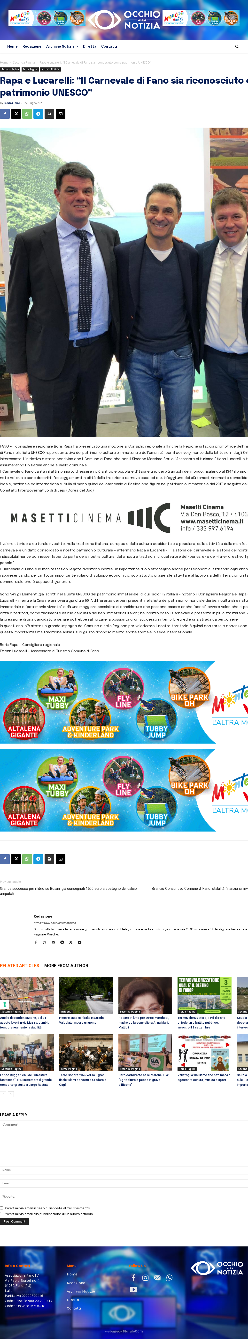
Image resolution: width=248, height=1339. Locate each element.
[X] (16, 114)
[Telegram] (38, 114)
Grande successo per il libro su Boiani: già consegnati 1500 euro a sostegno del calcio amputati (68, 891)
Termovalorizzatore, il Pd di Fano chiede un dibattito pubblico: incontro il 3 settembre (201, 1022)
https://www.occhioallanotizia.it (55, 923)
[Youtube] (81, 943)
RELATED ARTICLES (19, 965)
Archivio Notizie (50, 69)
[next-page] (11, 1094)
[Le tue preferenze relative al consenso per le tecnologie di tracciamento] (4, 1004)
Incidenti (66, 1011)
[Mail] (55, 943)
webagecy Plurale (124, 1331)
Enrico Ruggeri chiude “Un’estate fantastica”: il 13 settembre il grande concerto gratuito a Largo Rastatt (26, 1079)
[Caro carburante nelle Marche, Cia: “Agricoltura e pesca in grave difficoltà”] (145, 1052)
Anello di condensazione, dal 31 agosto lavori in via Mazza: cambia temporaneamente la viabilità (24, 1022)
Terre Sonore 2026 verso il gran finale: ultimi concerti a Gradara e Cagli (82, 1079)
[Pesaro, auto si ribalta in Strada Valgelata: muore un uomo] (86, 995)
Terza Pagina (30, 69)
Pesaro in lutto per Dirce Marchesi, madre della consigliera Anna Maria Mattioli (143, 1022)
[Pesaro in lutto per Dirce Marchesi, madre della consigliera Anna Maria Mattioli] (145, 995)
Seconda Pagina (24, 62)
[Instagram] (46, 943)
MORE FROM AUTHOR (66, 965)
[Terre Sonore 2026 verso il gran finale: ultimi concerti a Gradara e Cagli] (86, 1052)
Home (4, 62)
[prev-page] (3, 1094)
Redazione (12, 103)
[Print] (49, 114)
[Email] (60, 114)
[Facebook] (5, 114)
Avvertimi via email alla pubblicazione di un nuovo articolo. (49, 1214)
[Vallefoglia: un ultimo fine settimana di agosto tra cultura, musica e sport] (204, 1052)
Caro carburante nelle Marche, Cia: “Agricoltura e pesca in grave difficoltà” (143, 1079)
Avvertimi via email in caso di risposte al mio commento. (48, 1208)
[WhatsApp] (27, 114)
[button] (237, 46)
